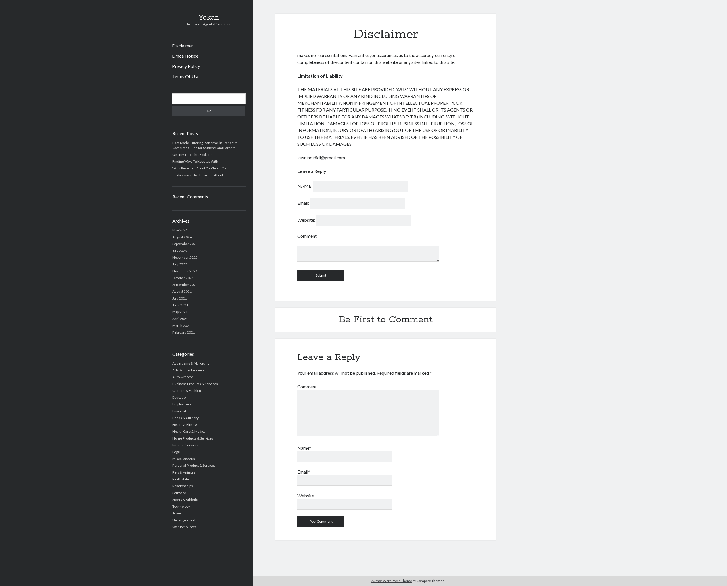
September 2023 (185, 244)
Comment (307, 386)
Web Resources (184, 527)
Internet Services (185, 445)
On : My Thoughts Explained (193, 154)
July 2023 (179, 250)
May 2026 (179, 230)
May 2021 (179, 312)
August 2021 (182, 291)
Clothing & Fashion (186, 390)
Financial (179, 411)
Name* (304, 448)
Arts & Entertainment (188, 370)
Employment (182, 404)
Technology (181, 506)
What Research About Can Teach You (200, 168)
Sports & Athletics (185, 499)
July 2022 (179, 264)
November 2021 (184, 271)
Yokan (209, 17)
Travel (177, 513)
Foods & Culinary (185, 418)
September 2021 (185, 284)
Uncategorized (183, 520)
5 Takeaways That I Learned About (197, 175)
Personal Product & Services (194, 465)
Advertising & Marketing (190, 363)
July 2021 (179, 298)
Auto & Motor (182, 377)
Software (179, 493)
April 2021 (180, 319)
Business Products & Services (195, 384)
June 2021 (180, 305)
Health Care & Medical (189, 431)
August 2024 (182, 237)
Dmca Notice (185, 55)
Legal (176, 452)
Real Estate (180, 479)
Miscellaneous (183, 459)
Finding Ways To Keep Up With (195, 161)
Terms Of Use (185, 76)
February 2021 (183, 332)
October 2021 (183, 278)
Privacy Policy (186, 66)
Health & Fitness (185, 424)
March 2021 (181, 325)
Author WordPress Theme (391, 581)
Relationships (182, 486)
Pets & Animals (183, 472)
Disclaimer (182, 45)
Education (180, 397)
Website (305, 495)
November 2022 (184, 257)
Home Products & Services (192, 438)
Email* (303, 471)
